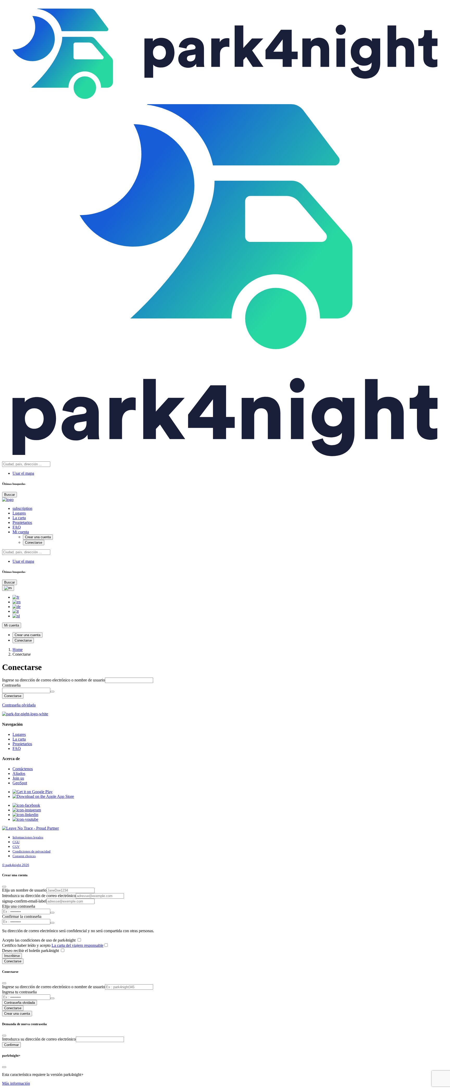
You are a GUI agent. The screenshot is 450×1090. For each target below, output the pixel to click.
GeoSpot (19, 783)
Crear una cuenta (38, 537)
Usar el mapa (23, 473)
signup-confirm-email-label (24, 901)
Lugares (19, 513)
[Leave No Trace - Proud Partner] (30, 828)
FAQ (16, 527)
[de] (16, 606)
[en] (16, 602)
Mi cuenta (20, 532)
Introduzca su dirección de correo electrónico (39, 895)
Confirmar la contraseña (21, 916)
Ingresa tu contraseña (19, 992)
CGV (16, 847)
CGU (16, 842)
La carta (19, 518)
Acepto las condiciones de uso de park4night (39, 940)
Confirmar (11, 1045)
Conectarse (33, 542)
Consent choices (24, 856)
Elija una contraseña (18, 906)
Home (17, 649)
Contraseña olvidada (19, 705)
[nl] (16, 616)
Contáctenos (22, 769)
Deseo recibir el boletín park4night (31, 950)
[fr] (15, 597)
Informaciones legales (27, 837)
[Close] (4, 886)
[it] (15, 611)
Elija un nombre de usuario (24, 890)
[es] (8, 588)
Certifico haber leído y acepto (52, 945)
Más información (16, 1083)
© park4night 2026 (15, 865)
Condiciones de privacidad (31, 851)
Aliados (18, 773)
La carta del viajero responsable (77, 945)
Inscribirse (12, 956)
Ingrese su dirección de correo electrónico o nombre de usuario (53, 680)
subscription (22, 508)
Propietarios (22, 522)
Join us (18, 778)
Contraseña (11, 685)
